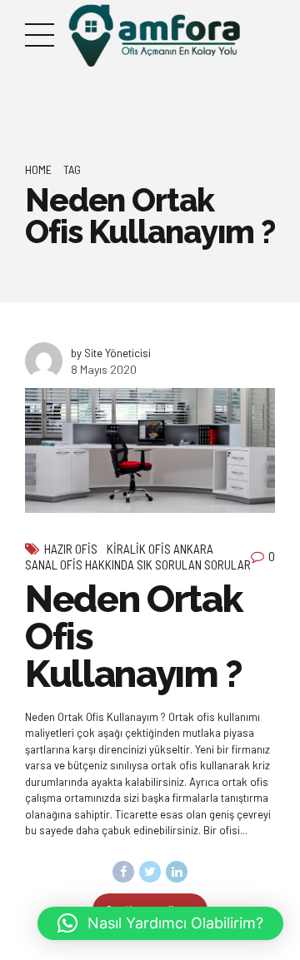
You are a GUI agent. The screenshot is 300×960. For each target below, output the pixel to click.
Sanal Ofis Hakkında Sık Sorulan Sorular (138, 564)
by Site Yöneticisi (111, 353)
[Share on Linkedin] (177, 872)
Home (38, 169)
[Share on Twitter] (150, 872)
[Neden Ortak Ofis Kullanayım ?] (150, 450)
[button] (160, 923)
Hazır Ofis (71, 548)
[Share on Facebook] (123, 872)
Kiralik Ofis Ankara (160, 548)
